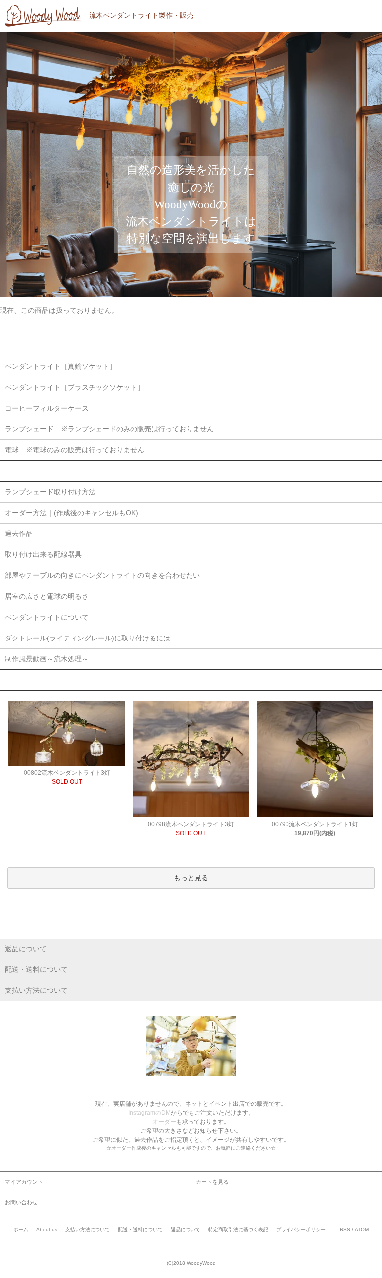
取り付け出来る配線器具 (43, 554)
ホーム (20, 1229)
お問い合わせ (21, 1202)
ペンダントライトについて (47, 617)
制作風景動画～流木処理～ (47, 659)
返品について (185, 1229)
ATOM (362, 1229)
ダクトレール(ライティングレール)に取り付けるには (87, 638)
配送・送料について (140, 1229)
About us (46, 1229)
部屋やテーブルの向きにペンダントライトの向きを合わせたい (102, 575)
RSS (345, 1229)
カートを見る (212, 1182)
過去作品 (19, 533)
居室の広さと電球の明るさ (47, 596)
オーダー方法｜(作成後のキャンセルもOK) (71, 513)
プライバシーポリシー (301, 1229)
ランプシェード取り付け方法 (50, 492)
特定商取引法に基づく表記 (238, 1229)
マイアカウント (24, 1182)
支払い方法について (87, 1229)
